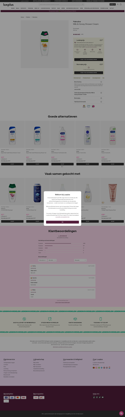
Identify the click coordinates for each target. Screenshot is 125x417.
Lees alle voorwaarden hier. (62, 217)
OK (62, 222)
